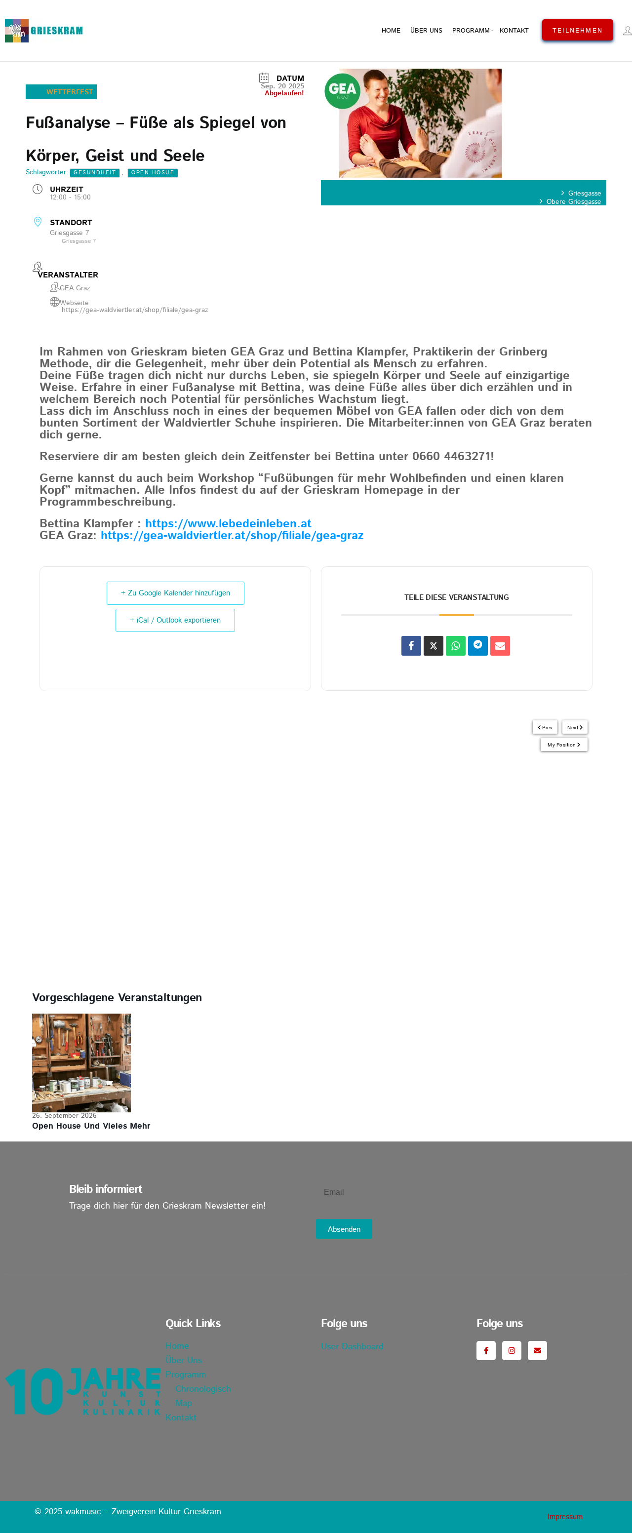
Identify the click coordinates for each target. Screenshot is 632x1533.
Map (183, 1403)
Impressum (565, 1517)
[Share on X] (433, 646)
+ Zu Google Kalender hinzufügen (175, 593)
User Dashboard (352, 1346)
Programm (471, 31)
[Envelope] (537, 1350)
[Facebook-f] (486, 1350)
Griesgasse (584, 193)
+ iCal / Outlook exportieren (175, 620)
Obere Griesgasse (574, 202)
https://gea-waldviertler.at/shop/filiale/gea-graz (135, 310)
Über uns (426, 31)
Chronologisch (203, 1389)
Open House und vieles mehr (91, 1126)
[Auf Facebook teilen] (411, 646)
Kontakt (514, 31)
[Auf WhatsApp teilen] (456, 646)
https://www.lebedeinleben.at (228, 523)
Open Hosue (152, 173)
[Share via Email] (500, 646)
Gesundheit (95, 173)
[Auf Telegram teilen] (478, 646)
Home (391, 31)
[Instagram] (511, 1350)
